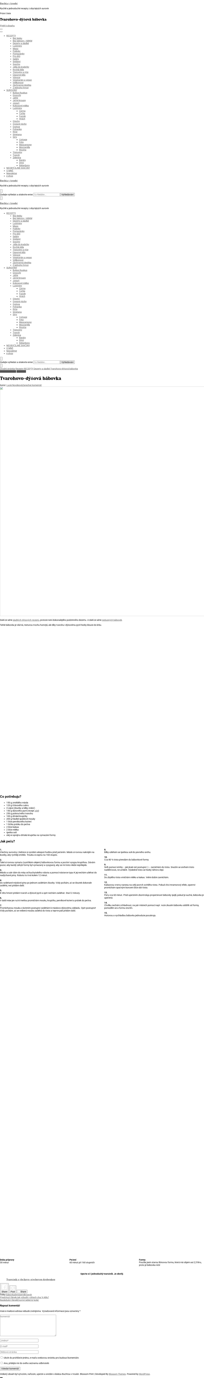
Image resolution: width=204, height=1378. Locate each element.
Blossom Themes (117, 1374)
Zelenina (17, 157)
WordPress (144, 1374)
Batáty (22, 160)
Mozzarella (24, 147)
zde (36, 810)
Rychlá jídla (18, 69)
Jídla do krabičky (21, 67)
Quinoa (16, 126)
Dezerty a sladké (21, 43)
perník (22, 1294)
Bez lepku (17, 38)
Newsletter (11, 173)
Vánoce (16, 77)
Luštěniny (17, 46)
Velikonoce (18, 82)
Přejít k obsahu (7, 25)
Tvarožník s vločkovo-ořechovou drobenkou (30, 1279)
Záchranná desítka (22, 85)
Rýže (15, 132)
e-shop (9, 176)
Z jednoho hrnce (21, 87)
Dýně (21, 162)
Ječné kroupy (19, 100)
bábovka (10, 1294)
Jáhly (15, 98)
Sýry (15, 137)
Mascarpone (25, 144)
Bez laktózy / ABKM (22, 41)
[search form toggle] (1, 358)
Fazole (22, 116)
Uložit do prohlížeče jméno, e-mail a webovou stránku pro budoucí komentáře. (41, 1357)
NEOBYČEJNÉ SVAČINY (18, 168)
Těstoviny (17, 152)
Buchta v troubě (9, 3)
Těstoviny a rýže (20, 72)
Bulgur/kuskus (20, 92)
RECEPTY (11, 35)
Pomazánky (19, 53)
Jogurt (16, 103)
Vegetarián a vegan (22, 80)
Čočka (22, 113)
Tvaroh (16, 155)
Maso (15, 48)
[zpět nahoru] (1, 1377)
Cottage (23, 139)
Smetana (17, 134)
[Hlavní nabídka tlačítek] (1, 29)
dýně (17, 1294)
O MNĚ (9, 170)
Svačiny (16, 64)
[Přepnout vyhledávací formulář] (1, 191)
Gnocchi (17, 95)
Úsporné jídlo (19, 75)
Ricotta (22, 150)
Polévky (16, 51)
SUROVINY (11, 90)
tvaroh (28, 1294)
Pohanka (17, 129)
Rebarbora (24, 165)
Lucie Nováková (14, 385)
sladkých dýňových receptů (26, 620)
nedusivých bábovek (112, 620)
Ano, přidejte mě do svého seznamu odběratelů (26, 1363)
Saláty (16, 59)
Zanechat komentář (32, 385)
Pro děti (16, 56)
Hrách (22, 118)
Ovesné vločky (20, 124)
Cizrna (22, 111)
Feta (21, 142)
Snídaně (17, 61)
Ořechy (16, 121)
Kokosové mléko (21, 105)
